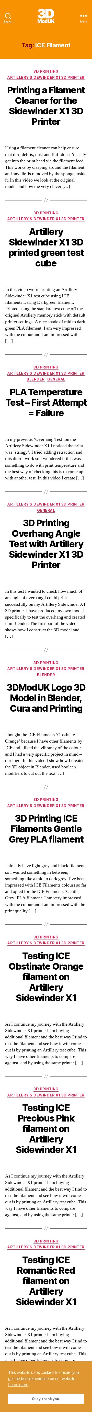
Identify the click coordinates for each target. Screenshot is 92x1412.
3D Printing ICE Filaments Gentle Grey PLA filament (46, 829)
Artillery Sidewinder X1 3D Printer (45, 77)
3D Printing (46, 71)
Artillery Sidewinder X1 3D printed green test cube (46, 247)
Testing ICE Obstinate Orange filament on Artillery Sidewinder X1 (45, 976)
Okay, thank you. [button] (46, 1399)
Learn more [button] (18, 1385)
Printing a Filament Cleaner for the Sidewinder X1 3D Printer (46, 105)
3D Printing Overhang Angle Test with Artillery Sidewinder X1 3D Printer (46, 543)
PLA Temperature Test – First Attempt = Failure (46, 402)
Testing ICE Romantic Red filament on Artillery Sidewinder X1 (46, 1280)
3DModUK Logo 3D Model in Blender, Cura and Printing (46, 698)
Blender (36, 379)
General (56, 379)
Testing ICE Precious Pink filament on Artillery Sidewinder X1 (46, 1128)
